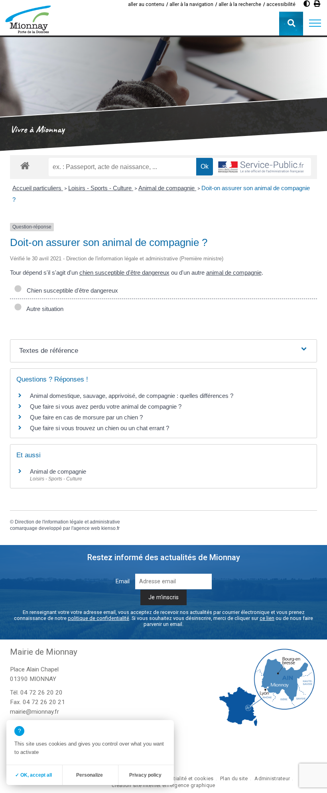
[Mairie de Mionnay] (28, 19)
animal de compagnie (234, 272)
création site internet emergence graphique (163, 785)
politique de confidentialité (98, 618)
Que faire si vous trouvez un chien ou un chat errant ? (99, 428)
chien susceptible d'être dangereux (124, 272)
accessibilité (280, 4)
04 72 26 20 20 (41, 692)
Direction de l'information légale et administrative (67, 522)
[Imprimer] (317, 4)
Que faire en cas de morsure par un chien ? (86, 417)
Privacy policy (145, 775)
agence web (86, 528)
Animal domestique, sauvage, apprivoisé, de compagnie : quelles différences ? (131, 395)
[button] (315, 23)
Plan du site (234, 778)
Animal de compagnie (167, 188)
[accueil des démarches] (25, 165)
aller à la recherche (240, 4)
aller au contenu (146, 4)
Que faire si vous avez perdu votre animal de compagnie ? (105, 406)
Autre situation (43, 308)
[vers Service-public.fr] (261, 167)
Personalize (89, 775)
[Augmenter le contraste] (306, 4)
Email (123, 581)
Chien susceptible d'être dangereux (71, 290)
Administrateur (272, 778)
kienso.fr (110, 528)
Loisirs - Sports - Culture (100, 188)
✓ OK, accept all (33, 775)
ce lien (267, 618)
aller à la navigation (191, 4)
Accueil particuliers (37, 188)
